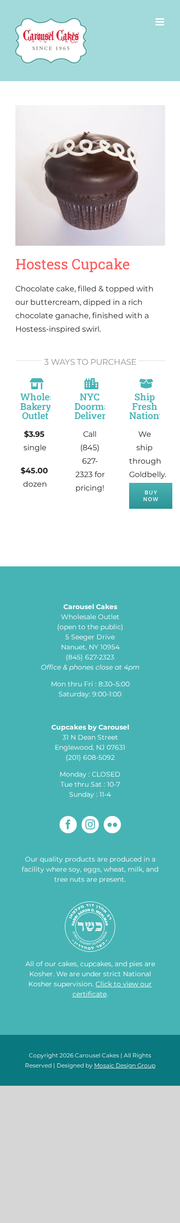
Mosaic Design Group (125, 1065)
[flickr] (112, 824)
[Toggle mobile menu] (161, 22)
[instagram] (90, 824)
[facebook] (68, 824)
